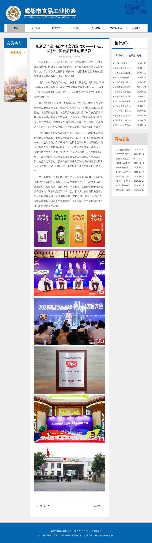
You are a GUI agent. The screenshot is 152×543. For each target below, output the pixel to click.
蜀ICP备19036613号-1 (79, 530)
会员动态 (15, 52)
